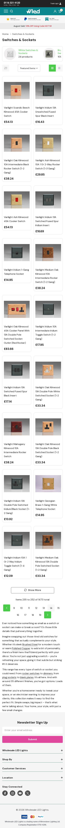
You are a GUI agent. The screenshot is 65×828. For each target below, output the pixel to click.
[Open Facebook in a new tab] (5, 793)
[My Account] (55, 11)
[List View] (59, 68)
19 (40, 615)
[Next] (47, 614)
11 (29, 608)
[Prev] (6, 607)
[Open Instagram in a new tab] (12, 793)
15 (58, 608)
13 (44, 608)
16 (18, 615)
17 (25, 615)
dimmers (48, 673)
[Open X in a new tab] (27, 793)
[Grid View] (52, 68)
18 (33, 615)
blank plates (27, 677)
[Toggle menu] (6, 11)
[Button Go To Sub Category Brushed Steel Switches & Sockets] (49, 54)
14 (51, 608)
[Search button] (11, 11)
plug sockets (9, 677)
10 (21, 608)
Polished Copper (21, 648)
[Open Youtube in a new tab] (20, 793)
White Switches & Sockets (28, 51)
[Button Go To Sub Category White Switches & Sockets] (10, 54)
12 (36, 608)
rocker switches (30, 673)
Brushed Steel (30, 644)
